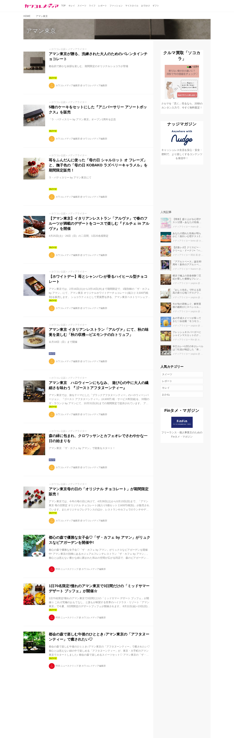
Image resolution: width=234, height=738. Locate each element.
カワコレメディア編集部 (68, 85)
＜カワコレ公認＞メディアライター (68, 49)
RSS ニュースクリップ (67, 569)
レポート (167, 381)
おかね (166, 394)
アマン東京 (41, 31)
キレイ (166, 387)
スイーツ (167, 374)
